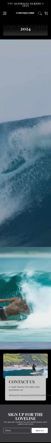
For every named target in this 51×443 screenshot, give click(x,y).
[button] (5, 13)
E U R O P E (35, 3)
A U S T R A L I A (21, 3)
